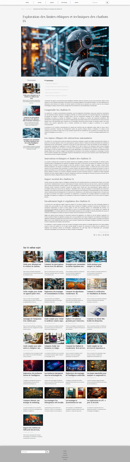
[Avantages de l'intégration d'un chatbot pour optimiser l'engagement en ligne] (33, 311)
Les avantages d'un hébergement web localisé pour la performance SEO (54, 402)
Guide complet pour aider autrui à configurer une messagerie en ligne (32, 348)
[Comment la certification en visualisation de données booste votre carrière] (97, 284)
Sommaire (49, 80)
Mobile (27, 2)
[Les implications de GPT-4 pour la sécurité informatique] (97, 393)
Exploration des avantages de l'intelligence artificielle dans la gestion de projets (75, 375)
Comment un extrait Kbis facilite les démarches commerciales (95, 321)
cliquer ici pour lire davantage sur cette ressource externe (75, 132)
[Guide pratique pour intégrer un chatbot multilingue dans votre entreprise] (97, 256)
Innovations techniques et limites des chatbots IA (56, 89)
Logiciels (52, 2)
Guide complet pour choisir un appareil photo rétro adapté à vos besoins (32, 294)
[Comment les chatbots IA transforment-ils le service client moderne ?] (75, 338)
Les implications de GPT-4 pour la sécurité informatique (96, 402)
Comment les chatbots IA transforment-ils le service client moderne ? (75, 348)
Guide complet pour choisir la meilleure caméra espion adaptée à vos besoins (54, 321)
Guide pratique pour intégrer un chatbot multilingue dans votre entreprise (95, 267)
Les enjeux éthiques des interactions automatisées (57, 86)
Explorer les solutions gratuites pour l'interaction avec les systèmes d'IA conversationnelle (75, 322)
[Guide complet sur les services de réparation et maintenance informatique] (97, 338)
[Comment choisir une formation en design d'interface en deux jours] (54, 338)
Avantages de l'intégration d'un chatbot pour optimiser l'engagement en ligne (32, 322)
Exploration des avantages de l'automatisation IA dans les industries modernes (54, 294)
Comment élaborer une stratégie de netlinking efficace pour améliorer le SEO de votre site (32, 404)
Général (76, 2)
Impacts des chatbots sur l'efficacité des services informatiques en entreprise (31, 431)
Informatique (64, 2)
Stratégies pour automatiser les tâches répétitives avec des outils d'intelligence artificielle (31, 142)
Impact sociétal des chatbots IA (52, 92)
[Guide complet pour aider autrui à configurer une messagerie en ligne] (33, 338)
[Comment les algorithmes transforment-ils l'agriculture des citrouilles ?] (75, 284)
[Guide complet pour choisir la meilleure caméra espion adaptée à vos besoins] (54, 311)
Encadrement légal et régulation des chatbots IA (56, 95)
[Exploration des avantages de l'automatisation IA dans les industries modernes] (54, 284)
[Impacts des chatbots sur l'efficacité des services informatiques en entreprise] (33, 420)
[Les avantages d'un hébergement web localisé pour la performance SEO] (54, 393)
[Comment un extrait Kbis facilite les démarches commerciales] (97, 311)
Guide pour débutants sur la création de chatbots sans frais (31, 96)
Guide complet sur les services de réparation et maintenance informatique (96, 348)
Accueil (22, 9)
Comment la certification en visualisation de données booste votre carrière (97, 294)
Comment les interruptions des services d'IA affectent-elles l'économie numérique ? (31, 119)
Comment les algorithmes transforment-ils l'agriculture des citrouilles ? (75, 295)
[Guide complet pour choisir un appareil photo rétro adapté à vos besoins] (33, 284)
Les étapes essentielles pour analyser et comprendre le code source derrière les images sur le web (96, 376)
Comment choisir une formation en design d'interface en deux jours (53, 348)
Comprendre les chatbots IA (51, 83)
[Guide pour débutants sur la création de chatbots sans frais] (31, 88)
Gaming (39, 2)
